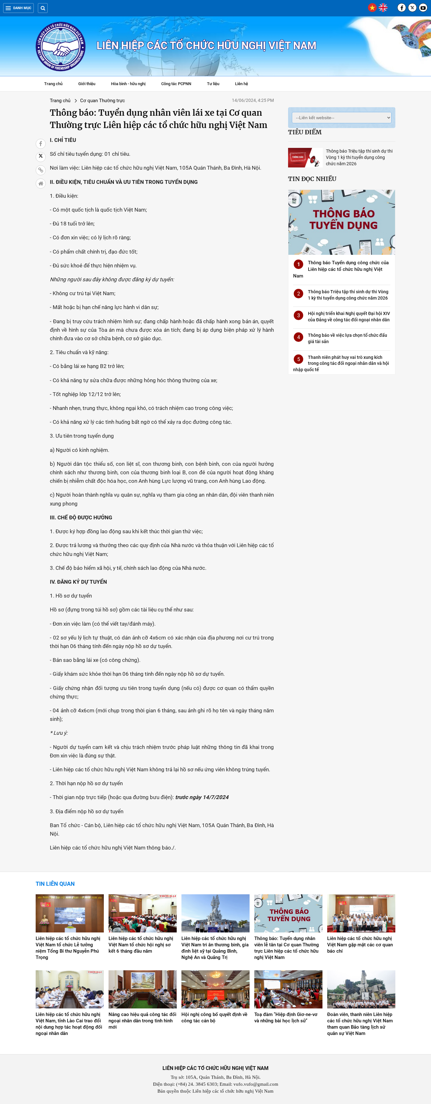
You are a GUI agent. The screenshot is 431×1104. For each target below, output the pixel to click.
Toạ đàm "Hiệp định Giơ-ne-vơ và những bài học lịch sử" (285, 1018)
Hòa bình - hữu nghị (128, 83)
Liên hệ (241, 83)
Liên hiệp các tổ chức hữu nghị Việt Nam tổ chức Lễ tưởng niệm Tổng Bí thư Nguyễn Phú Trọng (68, 948)
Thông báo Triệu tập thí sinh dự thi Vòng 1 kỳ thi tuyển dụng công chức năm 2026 (359, 157)
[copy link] (41, 170)
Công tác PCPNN (176, 83)
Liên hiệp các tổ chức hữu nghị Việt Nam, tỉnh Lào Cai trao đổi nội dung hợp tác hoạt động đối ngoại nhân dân (69, 1024)
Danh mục (22, 8)
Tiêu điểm (305, 132)
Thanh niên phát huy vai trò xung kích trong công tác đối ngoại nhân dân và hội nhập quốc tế (341, 363)
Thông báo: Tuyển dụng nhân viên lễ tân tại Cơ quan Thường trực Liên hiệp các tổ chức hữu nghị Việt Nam (286, 948)
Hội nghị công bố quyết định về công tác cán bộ (214, 1018)
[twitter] (412, 7)
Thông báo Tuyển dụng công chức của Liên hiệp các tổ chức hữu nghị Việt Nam (341, 269)
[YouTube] (423, 7)
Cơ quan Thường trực (102, 100)
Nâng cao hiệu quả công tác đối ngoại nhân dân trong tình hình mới (142, 1021)
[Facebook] (401, 7)
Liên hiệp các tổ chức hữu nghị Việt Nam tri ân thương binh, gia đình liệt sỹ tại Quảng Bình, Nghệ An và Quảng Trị (215, 948)
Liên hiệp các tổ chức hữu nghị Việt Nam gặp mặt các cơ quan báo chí (360, 945)
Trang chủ (53, 83)
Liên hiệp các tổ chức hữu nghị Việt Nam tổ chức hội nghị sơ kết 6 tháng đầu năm (141, 945)
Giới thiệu (86, 83)
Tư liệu (216, 84)
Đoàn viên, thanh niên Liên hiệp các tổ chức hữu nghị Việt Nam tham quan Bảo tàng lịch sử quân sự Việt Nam (360, 1024)
